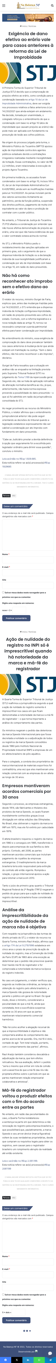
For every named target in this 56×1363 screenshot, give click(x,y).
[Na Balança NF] (28, 5)
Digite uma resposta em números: (18, 603)
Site (4, 580)
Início (24, 26)
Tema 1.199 (23, 377)
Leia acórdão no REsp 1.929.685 (19, 458)
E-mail (6, 567)
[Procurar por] (52, 6)
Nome (5, 554)
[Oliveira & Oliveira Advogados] (28, 17)
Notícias (32, 26)
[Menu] (3, 6)
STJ (13, 496)
